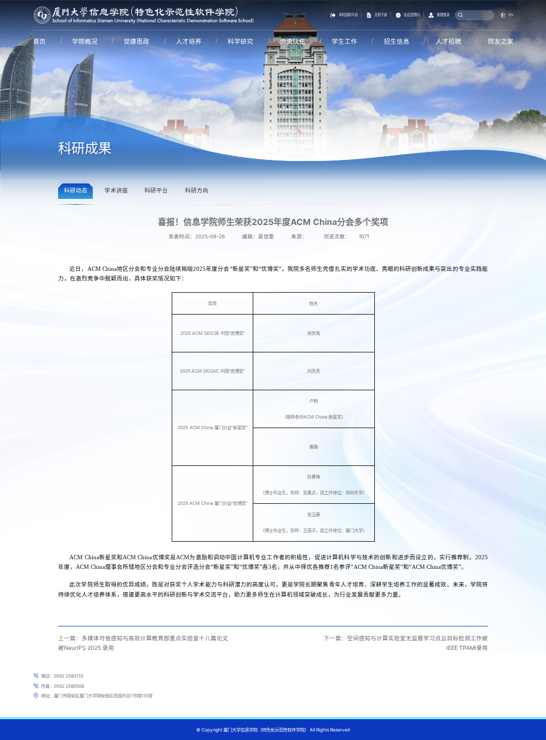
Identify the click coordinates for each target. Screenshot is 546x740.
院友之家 (500, 41)
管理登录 (443, 15)
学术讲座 (116, 190)
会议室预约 (412, 15)
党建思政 (136, 41)
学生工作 (344, 41)
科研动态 (75, 190)
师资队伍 (293, 41)
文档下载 (380, 15)
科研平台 (156, 190)
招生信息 (397, 41)
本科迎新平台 (348, 15)
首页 (39, 41)
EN (511, 15)
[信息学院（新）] (143, 14)
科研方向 (196, 190)
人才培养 (189, 41)
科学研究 (240, 41)
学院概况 (85, 41)
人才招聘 (448, 41)
